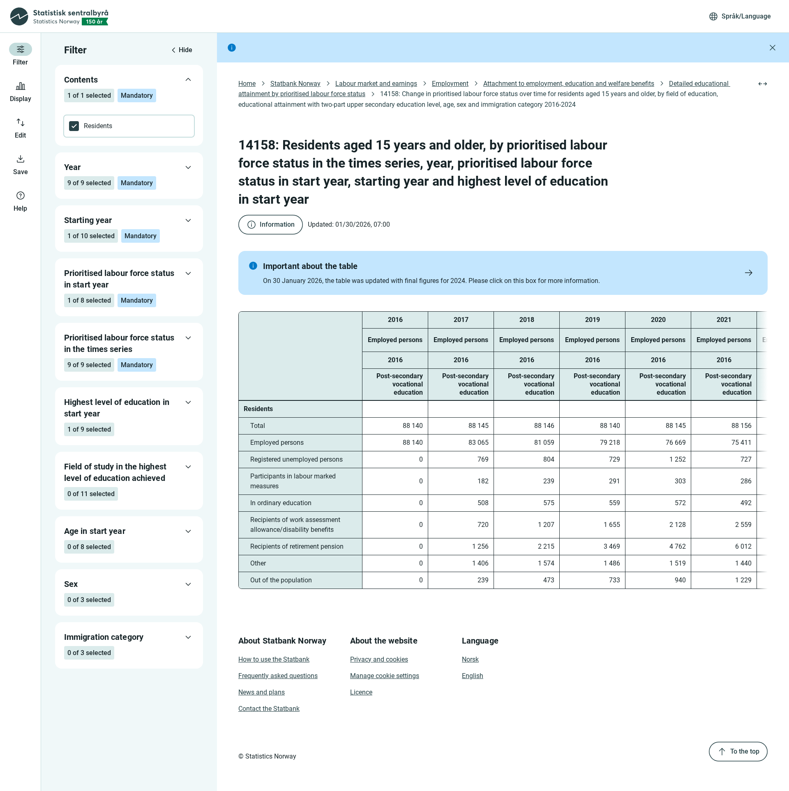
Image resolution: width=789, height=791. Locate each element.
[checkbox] (129, 126)
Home (247, 83)
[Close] (772, 47)
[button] (503, 273)
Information (277, 224)
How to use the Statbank (273, 659)
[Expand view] (763, 84)
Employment (450, 83)
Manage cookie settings (384, 676)
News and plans (261, 692)
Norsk (470, 659)
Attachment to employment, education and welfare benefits (568, 83)
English (472, 676)
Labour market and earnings (376, 83)
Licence (361, 692)
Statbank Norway (295, 83)
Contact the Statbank (269, 709)
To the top (744, 751)
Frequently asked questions (278, 676)
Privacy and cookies (379, 659)
